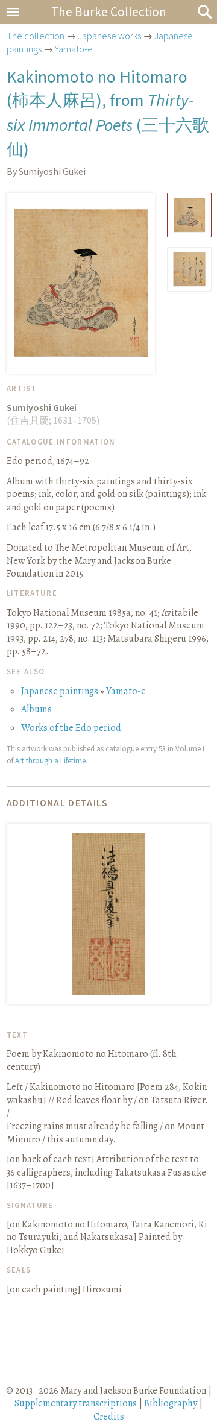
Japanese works (109, 36)
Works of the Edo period (71, 727)
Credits (108, 1416)
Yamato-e (74, 49)
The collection (35, 36)
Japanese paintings (59, 691)
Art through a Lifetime (50, 760)
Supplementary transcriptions (75, 1403)
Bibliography (170, 1403)
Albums (36, 709)
